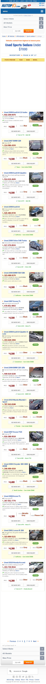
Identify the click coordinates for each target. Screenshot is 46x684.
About (23, 679)
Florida (18, 426)
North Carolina (18, 490)
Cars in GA (21, 326)
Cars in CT (19, 589)
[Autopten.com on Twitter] (23, 676)
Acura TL (28, 326)
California (18, 235)
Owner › (12, 118)
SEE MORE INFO (15, 131)
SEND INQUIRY (31, 131)
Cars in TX (21, 135)
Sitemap (17, 679)
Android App (10, 679)
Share (42, 3)
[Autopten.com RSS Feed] (32, 676)
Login (42, 5)
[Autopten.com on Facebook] (14, 676)
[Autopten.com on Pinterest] (17, 676)
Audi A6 (28, 201)
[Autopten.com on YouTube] (26, 676)
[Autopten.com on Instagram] (20, 676)
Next (35, 641)
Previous (12, 641)
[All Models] (23, 23)
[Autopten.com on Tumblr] (29, 676)
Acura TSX (28, 458)
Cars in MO (20, 458)
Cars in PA (21, 524)
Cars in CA (21, 394)
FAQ (27, 679)
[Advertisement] (23, 85)
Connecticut (18, 362)
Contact (37, 679)
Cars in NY (21, 201)
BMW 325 (28, 394)
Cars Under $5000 (27, 167)
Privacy (31, 679)
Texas (18, 167)
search (29, 31)
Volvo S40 (28, 267)
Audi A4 (28, 135)
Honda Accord (28, 589)
